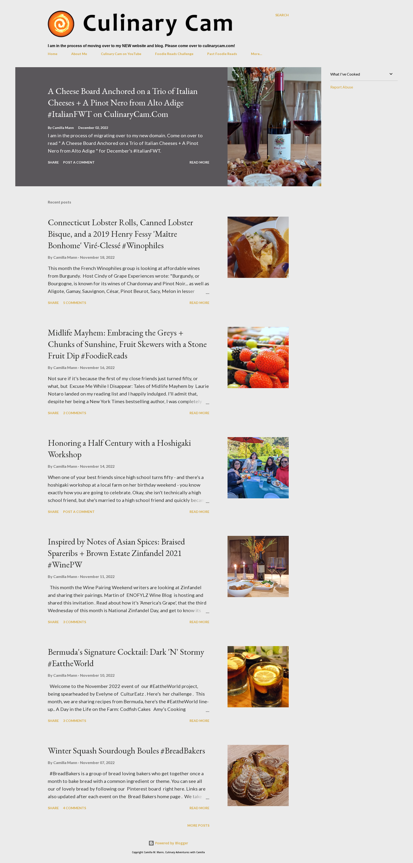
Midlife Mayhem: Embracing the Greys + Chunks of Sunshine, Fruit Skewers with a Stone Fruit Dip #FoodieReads (127, 344)
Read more (199, 162)
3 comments (74, 622)
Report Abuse (341, 87)
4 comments (74, 808)
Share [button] (53, 162)
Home (52, 54)
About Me (79, 54)
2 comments (74, 413)
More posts (198, 825)
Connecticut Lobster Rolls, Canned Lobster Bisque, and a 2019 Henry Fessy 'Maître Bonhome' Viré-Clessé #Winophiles (120, 234)
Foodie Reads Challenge (174, 54)
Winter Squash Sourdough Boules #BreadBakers (126, 750)
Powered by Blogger (171, 843)
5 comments (74, 303)
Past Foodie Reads (222, 54)
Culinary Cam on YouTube (121, 54)
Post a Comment (79, 162)
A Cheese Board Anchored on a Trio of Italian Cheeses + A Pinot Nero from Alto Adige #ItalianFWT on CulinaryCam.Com (123, 102)
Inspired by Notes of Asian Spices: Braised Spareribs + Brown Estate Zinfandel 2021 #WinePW (116, 553)
